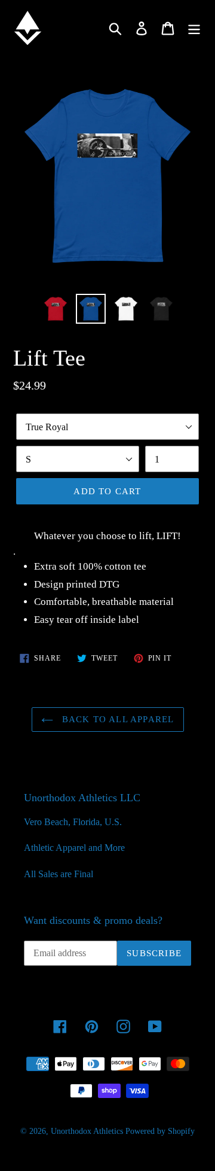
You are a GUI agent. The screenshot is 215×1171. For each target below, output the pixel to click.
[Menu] (194, 28)
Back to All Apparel (116, 719)
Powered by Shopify (160, 1131)
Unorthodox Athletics (87, 1131)
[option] (55, 309)
